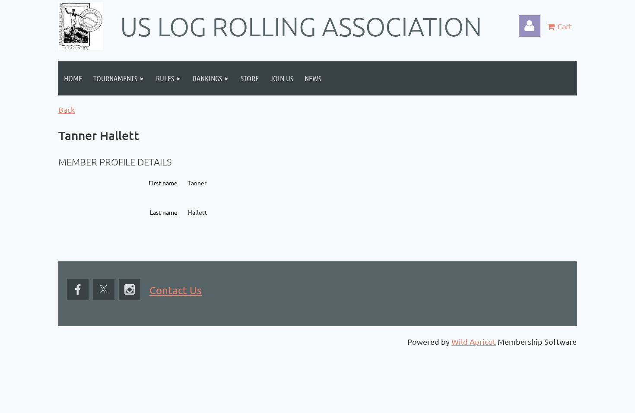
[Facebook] (78, 289)
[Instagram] (129, 289)
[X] (103, 289)
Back (66, 109)
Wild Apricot (473, 341)
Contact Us (175, 290)
